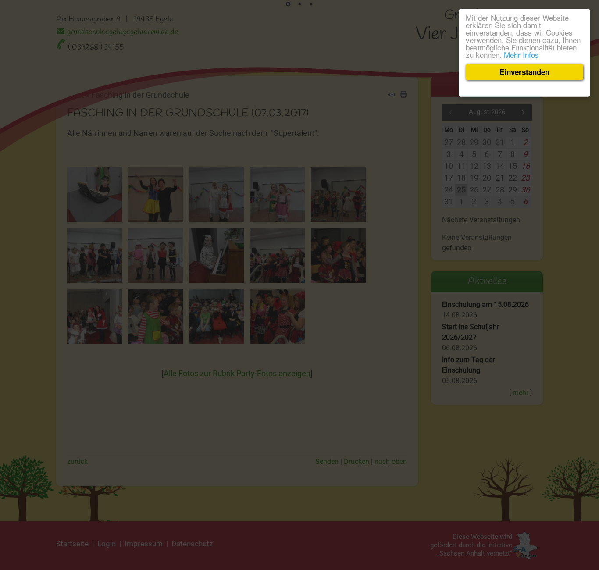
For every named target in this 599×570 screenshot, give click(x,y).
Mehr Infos (521, 54)
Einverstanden (524, 72)
